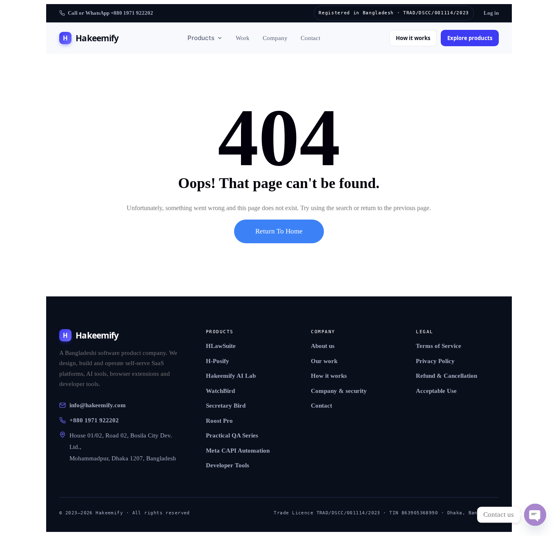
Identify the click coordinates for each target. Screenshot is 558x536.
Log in (491, 13)
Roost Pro (219, 420)
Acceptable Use (436, 391)
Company (275, 38)
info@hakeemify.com (97, 405)
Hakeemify (90, 38)
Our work (324, 361)
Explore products (469, 38)
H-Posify (217, 361)
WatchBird (220, 391)
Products (200, 38)
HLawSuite (221, 346)
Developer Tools (227, 465)
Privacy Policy (435, 361)
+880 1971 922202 (94, 420)
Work (243, 38)
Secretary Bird (226, 405)
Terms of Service (438, 346)
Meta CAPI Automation (238, 450)
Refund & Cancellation (446, 375)
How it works (413, 38)
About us (323, 346)
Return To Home (279, 231)
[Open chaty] (535, 515)
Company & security (339, 391)
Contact (310, 38)
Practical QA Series (232, 435)
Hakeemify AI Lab (231, 375)
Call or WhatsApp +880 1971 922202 (110, 13)
